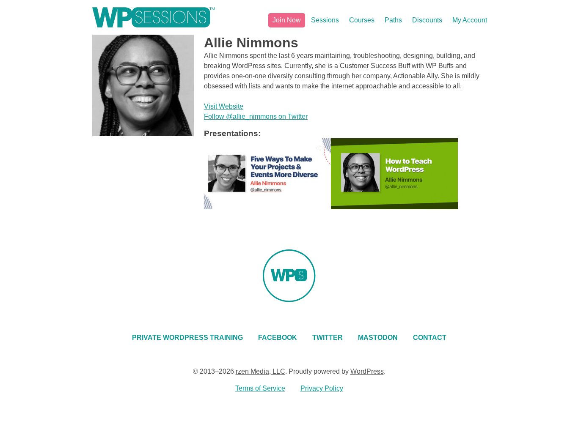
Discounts (427, 20)
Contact (429, 337)
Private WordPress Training (187, 337)
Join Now (286, 20)
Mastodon (378, 337)
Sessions (325, 20)
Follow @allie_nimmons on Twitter (256, 116)
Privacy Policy (321, 388)
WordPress (367, 371)
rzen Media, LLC (260, 371)
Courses (361, 20)
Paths (393, 20)
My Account (469, 20)
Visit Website (223, 106)
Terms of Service (260, 388)
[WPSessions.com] (153, 17)
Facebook (277, 337)
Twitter (327, 337)
